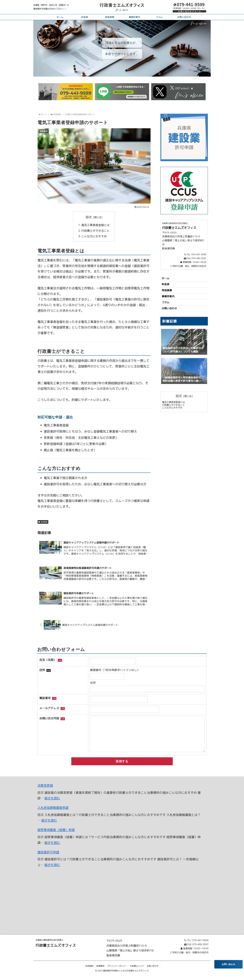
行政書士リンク (137, 966)
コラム (165, 302)
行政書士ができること (95, 231)
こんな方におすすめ (94, 236)
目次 (89, 217)
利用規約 (89, 966)
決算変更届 (45, 785)
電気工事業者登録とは (95, 225)
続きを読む (52, 798)
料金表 (165, 284)
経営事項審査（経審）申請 (56, 830)
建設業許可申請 (48, 852)
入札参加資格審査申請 (52, 807)
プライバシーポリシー (117, 966)
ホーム (165, 278)
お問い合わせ (169, 308)
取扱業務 (44, 522)
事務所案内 (168, 296)
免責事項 (100, 966)
